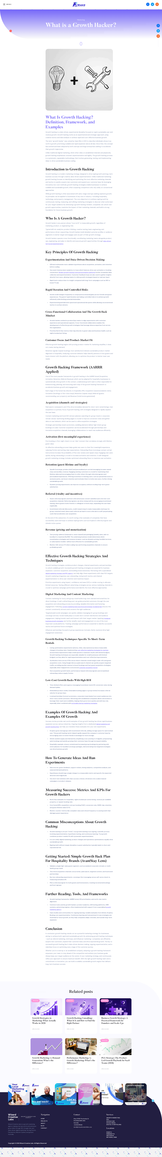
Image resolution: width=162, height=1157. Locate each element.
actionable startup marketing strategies (84, 703)
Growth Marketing (113, 1118)
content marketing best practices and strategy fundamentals (82, 607)
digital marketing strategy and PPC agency (59, 573)
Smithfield (110, 1135)
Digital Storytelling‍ (113, 1124)
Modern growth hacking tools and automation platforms (77, 272)
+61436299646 (78, 1125)
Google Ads (110, 1121)
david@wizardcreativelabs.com (83, 1127)
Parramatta (110, 1134)
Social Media (110, 1123)
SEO (107, 1119)
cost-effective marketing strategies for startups (92, 650)
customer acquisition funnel (88, 668)
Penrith (109, 1132)
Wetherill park (111, 1137)
